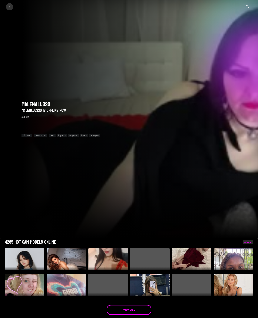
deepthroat (40, 135)
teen (52, 135)
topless (62, 135)
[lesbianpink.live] (9, 6)
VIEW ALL (248, 242)
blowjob (27, 135)
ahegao (95, 135)
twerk (84, 135)
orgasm (73, 135)
